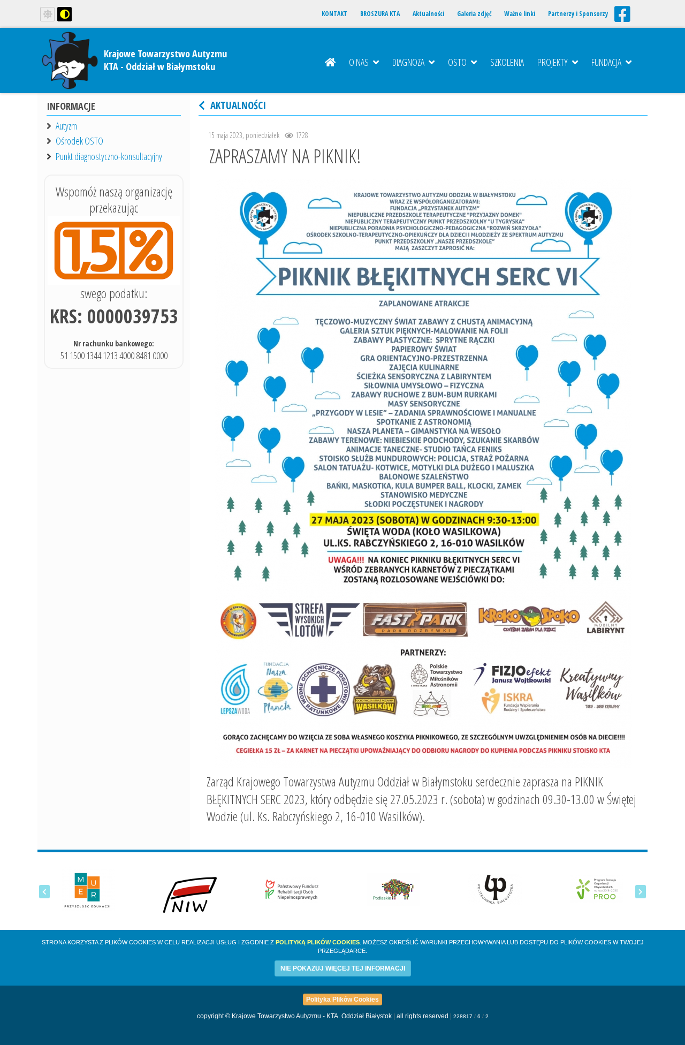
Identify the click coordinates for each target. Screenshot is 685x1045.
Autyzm (66, 125)
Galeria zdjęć (474, 13)
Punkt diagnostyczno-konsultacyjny (109, 156)
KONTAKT (334, 13)
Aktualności (428, 13)
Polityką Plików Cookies (318, 942)
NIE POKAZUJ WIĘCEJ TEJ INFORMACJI (342, 968)
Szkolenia (507, 62)
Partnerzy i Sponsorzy (578, 13)
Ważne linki (519, 13)
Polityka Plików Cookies (342, 999)
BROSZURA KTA (380, 13)
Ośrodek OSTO (79, 140)
